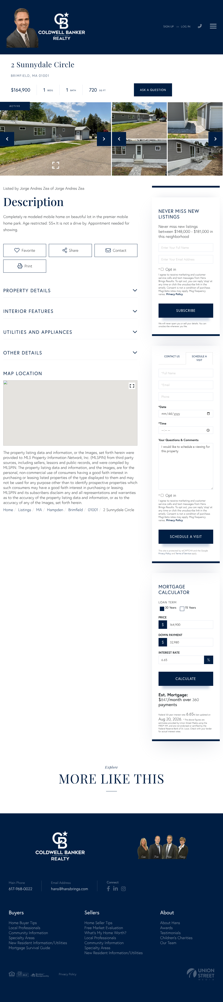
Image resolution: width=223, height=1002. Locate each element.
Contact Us (172, 356)
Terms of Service (183, 553)
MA (39, 509)
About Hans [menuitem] (170, 922)
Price (163, 617)
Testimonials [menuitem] (170, 932)
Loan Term (168, 602)
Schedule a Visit (199, 358)
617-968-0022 (20, 888)
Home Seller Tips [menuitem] (98, 922)
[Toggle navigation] (213, 26)
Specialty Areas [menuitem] (22, 937)
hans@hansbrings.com (69, 888)
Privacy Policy (174, 294)
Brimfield (75, 509)
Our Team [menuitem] (168, 942)
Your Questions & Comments (179, 440)
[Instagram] (123, 889)
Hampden (55, 509)
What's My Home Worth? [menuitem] (105, 932)
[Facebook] (108, 889)
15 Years (190, 607)
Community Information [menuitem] (28, 932)
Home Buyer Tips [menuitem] (23, 922)
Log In (185, 26)
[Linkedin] (115, 889)
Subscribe (186, 310)
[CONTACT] (153, 89)
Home (8, 509)
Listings (24, 509)
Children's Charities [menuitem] (176, 937)
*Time (162, 423)
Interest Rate (169, 653)
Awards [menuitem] (166, 927)
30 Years (170, 607)
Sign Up (168, 26)
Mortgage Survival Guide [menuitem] (29, 947)
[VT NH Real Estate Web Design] (200, 974)
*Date (162, 407)
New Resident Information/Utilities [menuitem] (38, 942)
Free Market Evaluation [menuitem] (103, 927)
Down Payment (170, 635)
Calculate (186, 678)
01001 (93, 509)
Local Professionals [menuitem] (24, 927)
